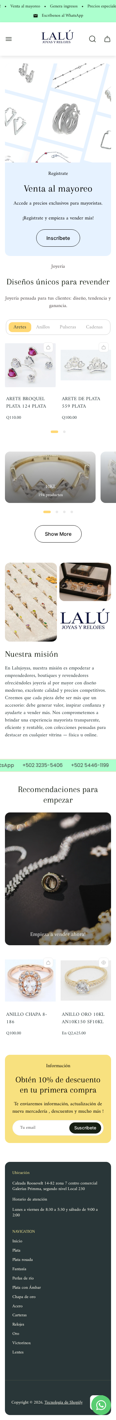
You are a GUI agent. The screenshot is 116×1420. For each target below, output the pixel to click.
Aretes (22, 327)
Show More (58, 534)
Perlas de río (23, 1278)
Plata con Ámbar (26, 1288)
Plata (16, 1250)
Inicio (17, 1241)
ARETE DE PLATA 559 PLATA (81, 402)
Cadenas (97, 327)
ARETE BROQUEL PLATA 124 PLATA (26, 402)
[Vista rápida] (104, 963)
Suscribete (85, 1128)
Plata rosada (22, 1260)
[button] (54, 432)
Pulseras (70, 327)
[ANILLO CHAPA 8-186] (30, 980)
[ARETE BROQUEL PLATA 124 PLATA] (30, 365)
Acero (17, 1306)
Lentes (18, 1352)
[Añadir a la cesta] (48, 347)
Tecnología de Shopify (64, 1402)
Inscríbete (58, 238)
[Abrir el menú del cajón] (9, 39)
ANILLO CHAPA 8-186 (26, 1018)
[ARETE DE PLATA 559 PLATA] (86, 365)
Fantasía (19, 1269)
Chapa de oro (24, 1297)
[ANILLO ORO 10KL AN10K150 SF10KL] (86, 980)
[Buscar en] (92, 39)
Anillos (45, 327)
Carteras (19, 1315)
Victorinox (21, 1343)
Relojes (18, 1324)
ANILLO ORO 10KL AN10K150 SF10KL (83, 1018)
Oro (15, 1334)
